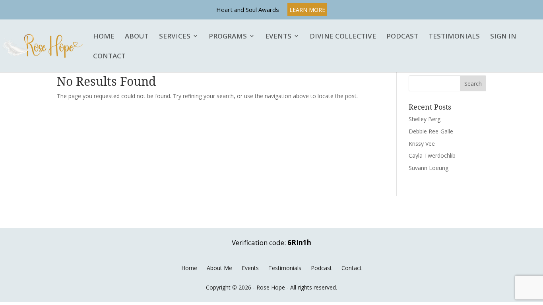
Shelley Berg (424, 119)
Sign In (503, 37)
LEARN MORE (307, 10)
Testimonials (454, 37)
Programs (228, 37)
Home (103, 37)
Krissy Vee (422, 143)
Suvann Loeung (428, 168)
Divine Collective (343, 37)
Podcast (402, 37)
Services (174, 37)
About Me (219, 268)
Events (278, 37)
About (137, 37)
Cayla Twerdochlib (432, 155)
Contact (109, 56)
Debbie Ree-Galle (431, 131)
